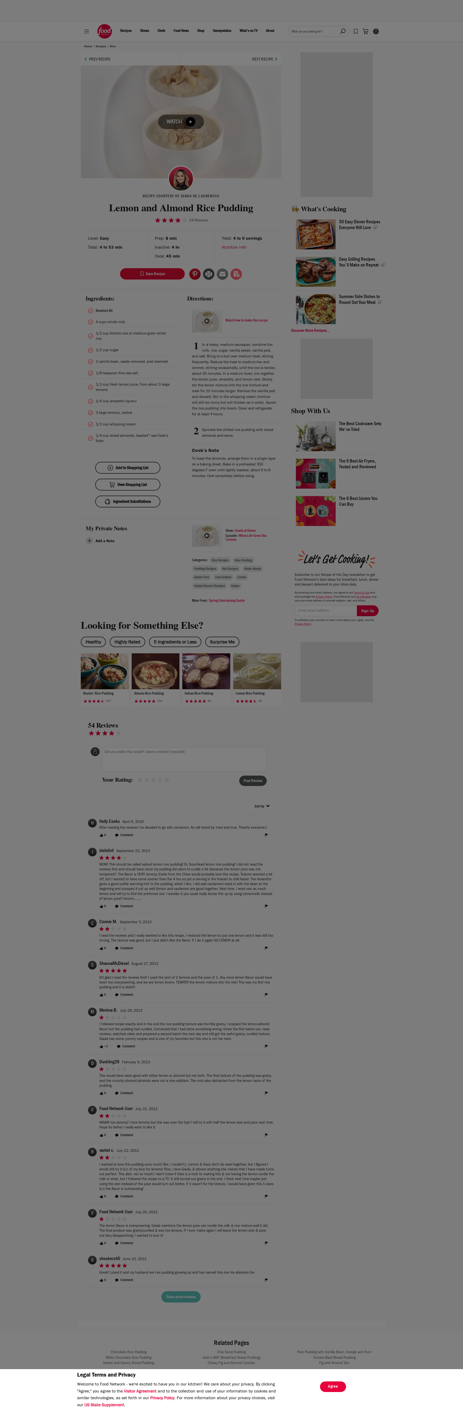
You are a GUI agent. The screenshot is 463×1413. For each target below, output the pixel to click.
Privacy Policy (162, 1398)
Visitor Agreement (140, 1392)
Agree (333, 1387)
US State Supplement (104, 1405)
